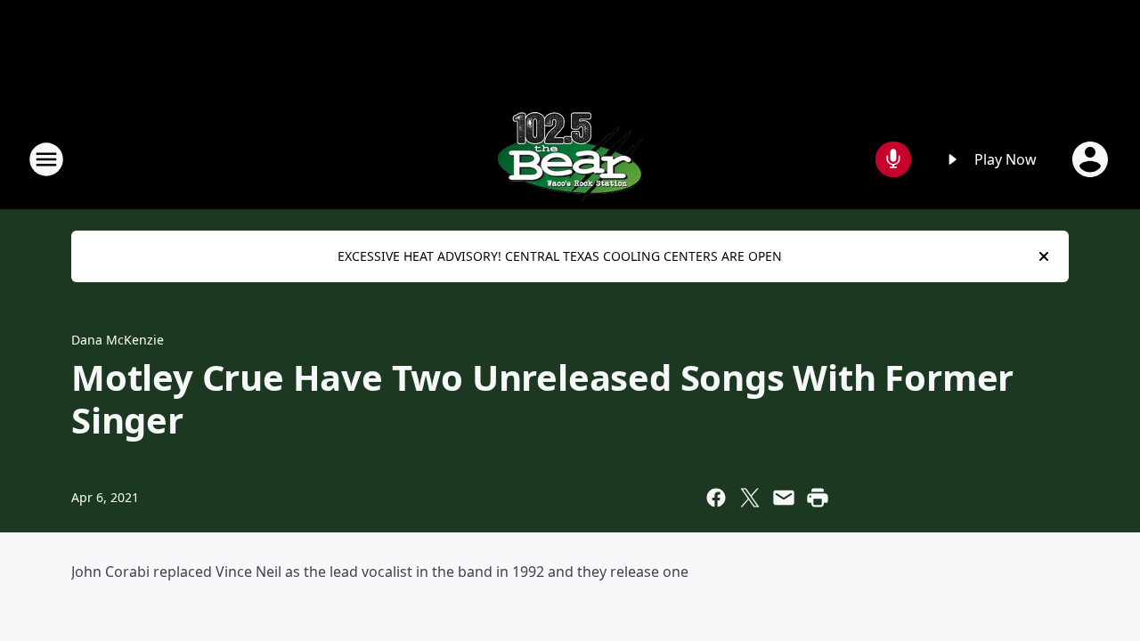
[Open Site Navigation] (46, 159)
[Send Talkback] (893, 159)
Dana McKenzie (117, 339)
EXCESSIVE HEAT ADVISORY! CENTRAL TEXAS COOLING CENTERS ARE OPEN (560, 255)
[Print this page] (817, 497)
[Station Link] (570, 159)
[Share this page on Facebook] (716, 497)
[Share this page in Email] (783, 497)
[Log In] (1092, 159)
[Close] (1043, 256)
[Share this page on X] (749, 497)
